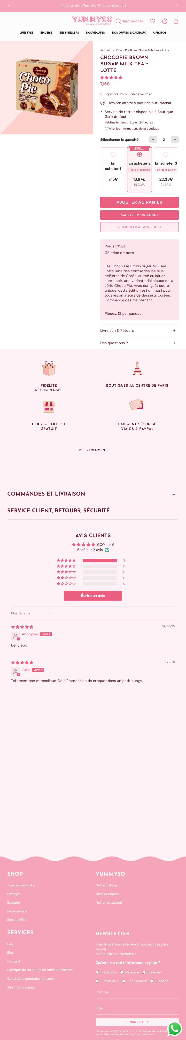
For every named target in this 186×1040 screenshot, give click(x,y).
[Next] (176, 6)
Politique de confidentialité (157, 1031)
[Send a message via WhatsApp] (175, 1029)
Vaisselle (132, 972)
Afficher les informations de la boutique (132, 129)
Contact (13, 961)
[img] (22, 627)
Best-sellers (16, 911)
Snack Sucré (137, 981)
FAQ (10, 944)
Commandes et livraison (46, 494)
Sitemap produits (21, 987)
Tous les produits (20, 885)
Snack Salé (109, 981)
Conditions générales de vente (31, 978)
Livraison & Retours (117, 330)
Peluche (154, 972)
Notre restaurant (109, 902)
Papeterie (108, 972)
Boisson (162, 981)
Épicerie (13, 902)
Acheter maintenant (140, 215)
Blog (10, 952)
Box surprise (16, 920)
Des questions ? (114, 343)
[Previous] (9, 6)
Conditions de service (112, 1034)
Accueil (105, 50)
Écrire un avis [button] (93, 595)
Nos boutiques (107, 894)
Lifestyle (14, 894)
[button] (26, 32)
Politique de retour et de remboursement (40, 970)
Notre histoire (106, 885)
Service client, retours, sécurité (58, 511)
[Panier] (175, 21)
